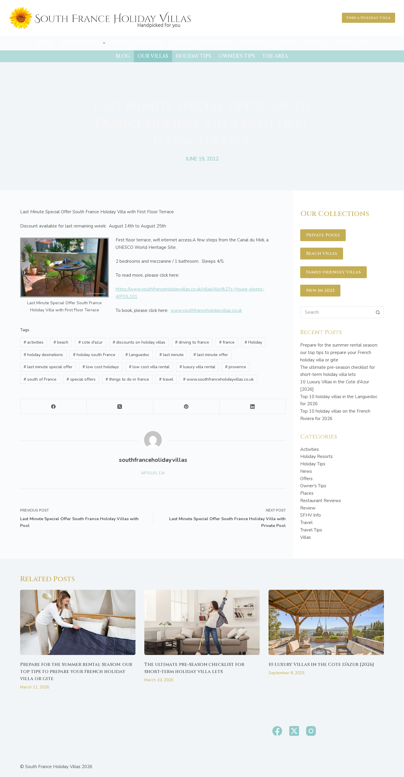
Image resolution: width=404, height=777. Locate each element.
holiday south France (94, 355)
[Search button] (378, 312)
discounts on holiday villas (139, 342)
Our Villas (153, 56)
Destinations (80, 42)
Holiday (253, 342)
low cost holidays (101, 367)
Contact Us (350, 42)
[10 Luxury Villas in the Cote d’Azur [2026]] (326, 622)
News (306, 471)
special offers (81, 379)
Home (44, 42)
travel (166, 379)
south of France (40, 379)
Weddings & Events (267, 42)
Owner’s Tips (237, 56)
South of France (138, 42)
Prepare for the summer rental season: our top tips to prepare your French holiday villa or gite (339, 352)
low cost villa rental (149, 367)
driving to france (192, 342)
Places (306, 493)
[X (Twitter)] (120, 406)
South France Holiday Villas (52, 767)
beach (61, 342)
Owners (314, 42)
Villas (305, 537)
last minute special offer (48, 367)
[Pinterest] (186, 406)
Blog (123, 56)
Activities (309, 449)
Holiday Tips (193, 56)
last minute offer (210, 355)
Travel (306, 523)
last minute (171, 355)
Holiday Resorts (316, 456)
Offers (306, 479)
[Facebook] (53, 406)
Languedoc (137, 355)
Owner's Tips (313, 486)
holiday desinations (43, 355)
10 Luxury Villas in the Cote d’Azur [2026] (321, 664)
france (227, 342)
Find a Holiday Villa (368, 17)
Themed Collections (201, 42)
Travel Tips (311, 530)
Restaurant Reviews (320, 501)
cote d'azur (90, 342)
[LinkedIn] (252, 406)
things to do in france (127, 379)
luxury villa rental (197, 367)
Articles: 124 (153, 473)
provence (235, 367)
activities (33, 342)
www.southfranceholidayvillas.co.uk (206, 310)
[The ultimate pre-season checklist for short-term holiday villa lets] (202, 622)
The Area (275, 56)
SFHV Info (310, 515)
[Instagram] (311, 731)
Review (308, 508)
